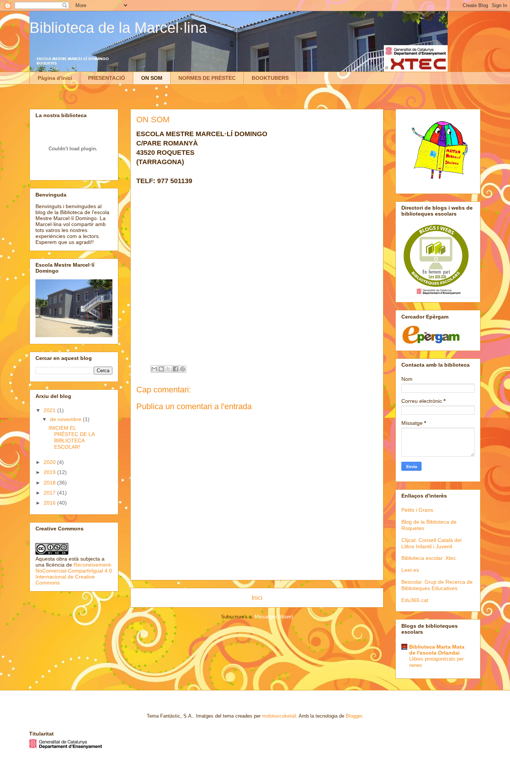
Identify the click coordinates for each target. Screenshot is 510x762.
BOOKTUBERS (270, 78)
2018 (50, 483)
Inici (257, 598)
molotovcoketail (279, 716)
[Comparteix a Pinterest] (182, 369)
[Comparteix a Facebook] (175, 369)
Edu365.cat (414, 600)
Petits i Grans (417, 510)
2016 (50, 503)
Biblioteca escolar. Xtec (428, 558)
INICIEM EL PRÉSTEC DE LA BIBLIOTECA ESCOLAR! (71, 437)
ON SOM (151, 78)
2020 (50, 462)
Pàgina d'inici (55, 78)
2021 (50, 410)
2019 (50, 472)
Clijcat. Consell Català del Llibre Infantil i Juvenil (431, 543)
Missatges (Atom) (274, 617)
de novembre (66, 419)
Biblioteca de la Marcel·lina (118, 27)
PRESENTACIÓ (106, 78)
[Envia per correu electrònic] (154, 369)
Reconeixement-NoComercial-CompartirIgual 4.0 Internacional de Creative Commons (73, 574)
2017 (50, 493)
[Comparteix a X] (168, 369)
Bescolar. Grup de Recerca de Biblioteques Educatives (437, 585)
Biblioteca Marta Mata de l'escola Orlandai (436, 650)
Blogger (354, 716)
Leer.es (410, 570)
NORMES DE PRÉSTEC (207, 78)
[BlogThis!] (161, 369)
